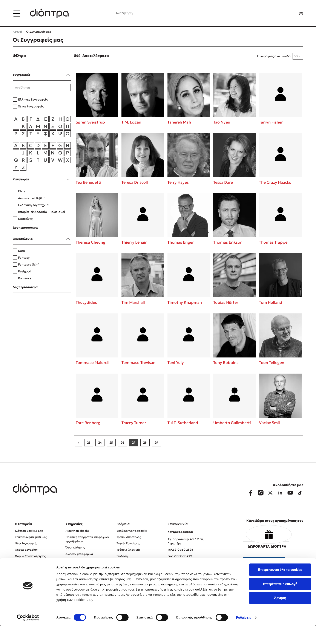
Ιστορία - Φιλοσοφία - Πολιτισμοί (41, 212)
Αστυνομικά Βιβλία (32, 198)
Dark (21, 251)
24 (100, 442)
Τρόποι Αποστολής (129, 537)
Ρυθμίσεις (243, 617)
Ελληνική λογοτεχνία (33, 205)
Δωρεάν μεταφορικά (79, 554)
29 (156, 442)
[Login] (292, 13)
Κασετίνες (25, 219)
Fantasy (23, 258)
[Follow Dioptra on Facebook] (250, 493)
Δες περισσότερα (25, 227)
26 (122, 442)
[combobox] (298, 56)
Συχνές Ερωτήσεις (128, 543)
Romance (24, 278)
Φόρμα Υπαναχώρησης (30, 556)
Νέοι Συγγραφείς (26, 543)
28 (145, 442)
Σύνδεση (122, 556)
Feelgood (24, 271)
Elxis (21, 191)
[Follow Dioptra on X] (270, 493)
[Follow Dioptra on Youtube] (290, 493)
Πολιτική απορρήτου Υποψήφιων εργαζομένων (87, 539)
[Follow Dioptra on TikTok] (300, 493)
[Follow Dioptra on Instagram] (260, 493)
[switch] (122, 617)
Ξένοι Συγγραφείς (31, 106)
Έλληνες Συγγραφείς (33, 99)
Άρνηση (280, 598)
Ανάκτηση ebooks (77, 531)
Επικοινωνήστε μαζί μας (31, 537)
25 (111, 442)
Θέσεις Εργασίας (26, 549)
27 (133, 442)
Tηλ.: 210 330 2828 (180, 549)
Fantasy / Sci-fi (28, 264)
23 (89, 442)
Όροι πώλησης (75, 547)
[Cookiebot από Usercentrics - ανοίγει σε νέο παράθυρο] (28, 617)
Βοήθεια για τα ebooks (132, 531)
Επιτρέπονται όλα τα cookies (280, 569)
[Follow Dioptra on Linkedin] (280, 493)
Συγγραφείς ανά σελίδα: (274, 56)
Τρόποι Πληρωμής (128, 549)
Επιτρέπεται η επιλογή (280, 584)
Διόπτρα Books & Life (29, 531)
